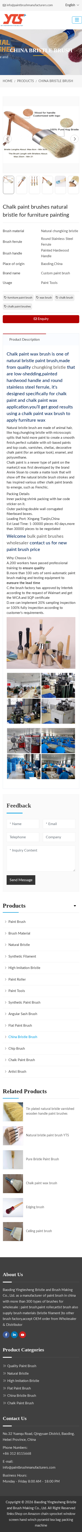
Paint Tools (16, 991)
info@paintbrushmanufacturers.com (30, 5)
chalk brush (66, 297)
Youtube (22, 1334)
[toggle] (77, 19)
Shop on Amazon (27, 1514)
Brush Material (19, 933)
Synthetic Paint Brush (24, 1002)
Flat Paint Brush (20, 1025)
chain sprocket (51, 1514)
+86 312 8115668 (17, 1453)
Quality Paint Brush (21, 1366)
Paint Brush (17, 922)
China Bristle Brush (22, 1037)
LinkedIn (14, 1334)
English (70, 5)
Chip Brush (16, 1048)
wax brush (46, 297)
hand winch (28, 1520)
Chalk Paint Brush (21, 1060)
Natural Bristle (19, 945)
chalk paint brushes (19, 306)
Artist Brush (17, 1071)
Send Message (21, 880)
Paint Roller (17, 979)
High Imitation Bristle (24, 968)
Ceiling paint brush (39, 1231)
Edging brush (35, 1207)
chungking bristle (49, 367)
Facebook (6, 1334)
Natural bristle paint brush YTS (47, 1135)
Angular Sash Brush (22, 1014)
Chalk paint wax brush (41, 1183)
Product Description (24, 339)
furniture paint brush (20, 297)
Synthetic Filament (22, 956)
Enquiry (43, 319)
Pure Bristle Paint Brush (42, 1159)
